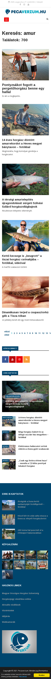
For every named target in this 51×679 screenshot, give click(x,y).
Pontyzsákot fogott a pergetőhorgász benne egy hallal (23, 88)
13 (47, 333)
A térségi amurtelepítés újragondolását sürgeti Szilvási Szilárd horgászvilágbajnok (22, 203)
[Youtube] (28, 4)
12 (43, 333)
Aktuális (5, 432)
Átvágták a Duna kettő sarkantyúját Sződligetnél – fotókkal (31, 504)
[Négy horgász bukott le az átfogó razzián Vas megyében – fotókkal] (7, 564)
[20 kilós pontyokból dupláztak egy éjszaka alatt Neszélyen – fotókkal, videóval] (19, 555)
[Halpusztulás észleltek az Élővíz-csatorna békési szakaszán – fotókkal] (42, 555)
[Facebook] (20, 4)
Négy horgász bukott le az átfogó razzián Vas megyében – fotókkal (33, 434)
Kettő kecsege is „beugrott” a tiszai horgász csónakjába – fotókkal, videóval (22, 259)
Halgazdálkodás (13, 396)
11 (39, 333)
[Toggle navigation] (6, 19)
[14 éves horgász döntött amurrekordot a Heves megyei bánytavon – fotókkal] (19, 564)
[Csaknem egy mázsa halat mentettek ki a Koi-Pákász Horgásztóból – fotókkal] (30, 564)
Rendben (42, 675)
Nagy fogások (7, 417)
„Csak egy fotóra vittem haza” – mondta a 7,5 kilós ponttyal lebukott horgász (32, 463)
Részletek (23, 676)
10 (36, 333)
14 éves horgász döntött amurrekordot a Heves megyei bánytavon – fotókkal (22, 143)
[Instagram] (24, 4)
